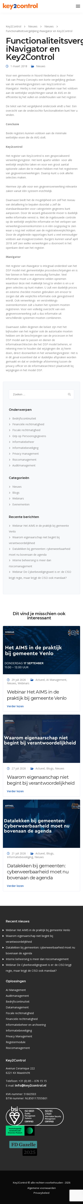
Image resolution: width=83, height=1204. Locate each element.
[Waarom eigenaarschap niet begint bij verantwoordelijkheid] (41, 738)
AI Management (56, 680)
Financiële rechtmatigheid (28, 424)
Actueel (40, 680)
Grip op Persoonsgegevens (29, 436)
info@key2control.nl (30, 1085)
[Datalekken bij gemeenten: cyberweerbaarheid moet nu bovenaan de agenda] (41, 823)
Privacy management (25, 453)
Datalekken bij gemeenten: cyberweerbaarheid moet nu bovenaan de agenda (38, 871)
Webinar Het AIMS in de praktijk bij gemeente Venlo (38, 930)
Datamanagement (17, 1007)
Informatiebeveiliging (25, 448)
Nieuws (40, 66)
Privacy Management (19, 1036)
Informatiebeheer (23, 442)
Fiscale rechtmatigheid (26, 430)
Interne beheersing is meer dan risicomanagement (37, 959)
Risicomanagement (24, 459)
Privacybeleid (41, 1193)
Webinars (18, 498)
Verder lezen (15, 706)
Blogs (15, 492)
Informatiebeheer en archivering (26, 1025)
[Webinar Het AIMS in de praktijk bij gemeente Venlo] (41, 650)
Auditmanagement (24, 465)
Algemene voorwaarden (41, 1188)
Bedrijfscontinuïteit (24, 418)
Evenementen (21, 504)
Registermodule (15, 1042)
